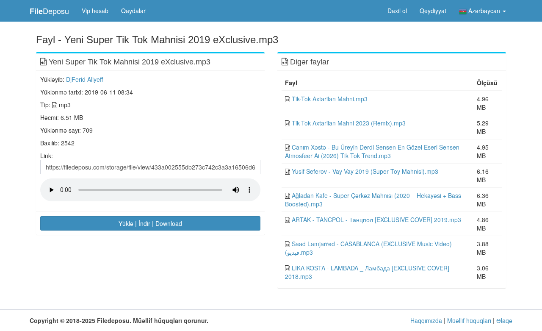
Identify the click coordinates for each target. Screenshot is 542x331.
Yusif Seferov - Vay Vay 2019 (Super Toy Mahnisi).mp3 (365, 171)
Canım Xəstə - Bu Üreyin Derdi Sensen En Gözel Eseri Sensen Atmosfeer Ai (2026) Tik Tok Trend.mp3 (372, 151)
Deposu (49, 11)
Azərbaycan (484, 10)
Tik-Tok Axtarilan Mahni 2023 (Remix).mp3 (349, 123)
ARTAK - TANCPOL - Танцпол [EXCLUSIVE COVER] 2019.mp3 (376, 219)
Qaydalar (133, 10)
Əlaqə (504, 320)
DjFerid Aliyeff (84, 79)
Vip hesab (95, 10)
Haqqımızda (426, 320)
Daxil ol (397, 10)
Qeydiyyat (433, 10)
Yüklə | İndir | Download (150, 223)
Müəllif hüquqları (469, 320)
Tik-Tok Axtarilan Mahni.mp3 (330, 99)
